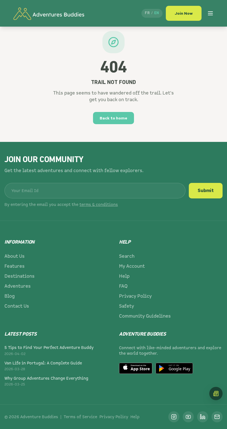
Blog (9, 296)
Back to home (113, 118)
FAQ (123, 286)
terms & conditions (98, 204)
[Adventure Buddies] (48, 13)
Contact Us (16, 306)
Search (127, 256)
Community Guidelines (145, 316)
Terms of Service (80, 416)
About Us (14, 256)
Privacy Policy (135, 296)
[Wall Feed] (216, 393)
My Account (132, 266)
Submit (206, 190)
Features (14, 266)
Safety (126, 306)
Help (124, 276)
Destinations (19, 276)
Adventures (17, 286)
